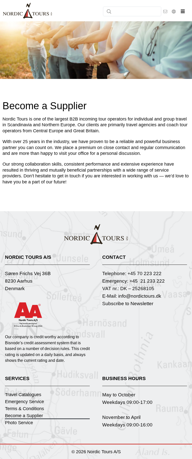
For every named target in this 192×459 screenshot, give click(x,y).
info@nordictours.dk (139, 296)
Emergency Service (24, 401)
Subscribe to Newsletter (127, 303)
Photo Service (19, 422)
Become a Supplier (24, 415)
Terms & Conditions (24, 408)
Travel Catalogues (23, 394)
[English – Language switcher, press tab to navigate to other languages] (173, 11)
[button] (182, 11)
